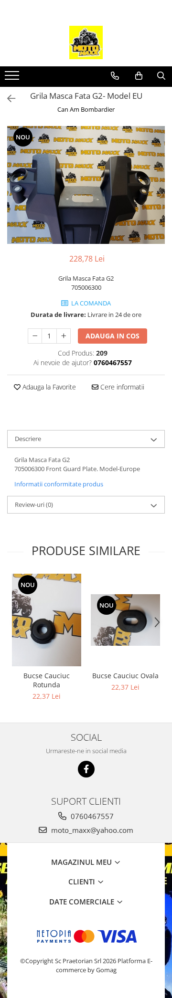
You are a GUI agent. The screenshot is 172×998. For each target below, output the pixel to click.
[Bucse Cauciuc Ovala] (125, 620)
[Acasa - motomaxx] (86, 42)
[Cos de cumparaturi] (139, 75)
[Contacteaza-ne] (115, 75)
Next (157, 195)
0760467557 (91, 816)
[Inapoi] (7, 98)
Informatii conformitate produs (58, 484)
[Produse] (13, 78)
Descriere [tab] (28, 438)
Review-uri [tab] (34, 504)
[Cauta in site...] (161, 75)
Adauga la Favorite (48, 386)
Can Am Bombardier (86, 109)
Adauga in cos (113, 335)
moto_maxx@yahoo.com (91, 830)
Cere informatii (121, 386)
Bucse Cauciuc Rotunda (46, 680)
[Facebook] (86, 769)
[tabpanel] (86, 185)
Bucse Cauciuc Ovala (125, 675)
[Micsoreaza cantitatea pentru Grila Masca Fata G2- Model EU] (35, 336)
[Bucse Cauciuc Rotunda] (46, 620)
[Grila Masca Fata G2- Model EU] (86, 185)
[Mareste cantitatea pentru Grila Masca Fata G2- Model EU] (63, 336)
